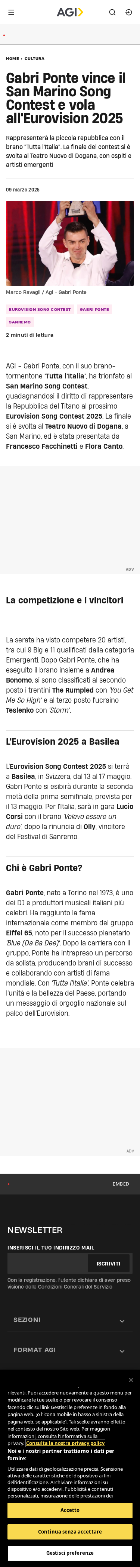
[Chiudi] (131, 1380)
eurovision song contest (40, 309)
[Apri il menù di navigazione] (11, 12)
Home (12, 58)
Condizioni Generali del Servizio (75, 1287)
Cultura (35, 58)
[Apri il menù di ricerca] (112, 12)
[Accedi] (129, 12)
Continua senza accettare (70, 1531)
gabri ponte (94, 309)
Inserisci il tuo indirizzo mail (50, 1247)
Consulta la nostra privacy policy (65, 1443)
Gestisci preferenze (70, 1553)
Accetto (70, 1510)
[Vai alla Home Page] (70, 12)
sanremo (20, 322)
